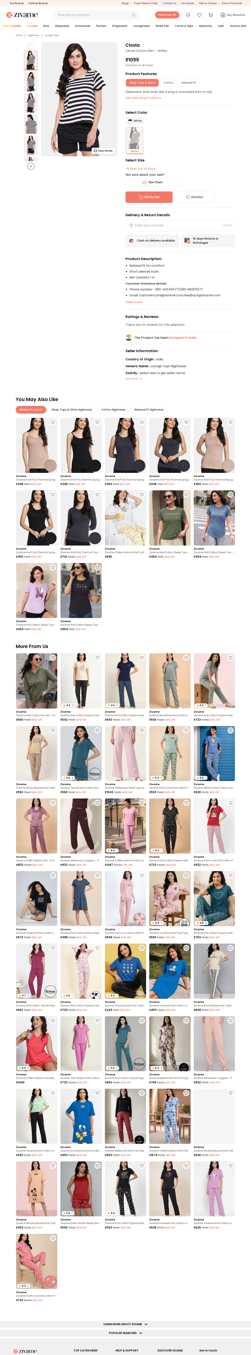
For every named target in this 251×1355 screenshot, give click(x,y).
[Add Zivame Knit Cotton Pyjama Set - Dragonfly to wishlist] (230, 875)
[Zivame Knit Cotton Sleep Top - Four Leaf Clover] (169, 518)
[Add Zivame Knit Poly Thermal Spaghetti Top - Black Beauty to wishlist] (97, 422)
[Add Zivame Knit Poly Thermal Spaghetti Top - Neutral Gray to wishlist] (142, 422)
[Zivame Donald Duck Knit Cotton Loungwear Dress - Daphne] (81, 1116)
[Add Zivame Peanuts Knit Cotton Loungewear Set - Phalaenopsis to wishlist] (230, 1166)
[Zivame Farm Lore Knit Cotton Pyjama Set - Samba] (214, 826)
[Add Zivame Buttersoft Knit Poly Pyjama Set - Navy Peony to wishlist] (186, 1311)
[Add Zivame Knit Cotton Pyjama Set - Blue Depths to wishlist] (142, 658)
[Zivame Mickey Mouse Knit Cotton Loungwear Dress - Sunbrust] (36, 1189)
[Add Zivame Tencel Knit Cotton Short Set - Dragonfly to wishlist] (97, 730)
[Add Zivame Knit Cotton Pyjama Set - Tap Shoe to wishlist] (186, 803)
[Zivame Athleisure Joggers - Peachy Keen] (214, 1043)
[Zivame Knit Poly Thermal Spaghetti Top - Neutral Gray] (125, 445)
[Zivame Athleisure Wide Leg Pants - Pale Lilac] (125, 753)
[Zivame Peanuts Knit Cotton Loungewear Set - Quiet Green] (36, 1116)
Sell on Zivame (208, 3)
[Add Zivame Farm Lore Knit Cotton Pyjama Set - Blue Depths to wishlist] (142, 1238)
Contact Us (169, 3)
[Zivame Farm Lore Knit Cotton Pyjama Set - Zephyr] (125, 898)
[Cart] (211, 15)
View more (134, 302)
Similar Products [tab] (31, 410)
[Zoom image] (79, 99)
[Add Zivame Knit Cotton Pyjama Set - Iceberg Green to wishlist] (230, 658)
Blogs (125, 3)
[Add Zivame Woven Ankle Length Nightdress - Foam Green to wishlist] (142, 1311)
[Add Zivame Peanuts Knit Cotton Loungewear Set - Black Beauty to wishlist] (186, 1166)
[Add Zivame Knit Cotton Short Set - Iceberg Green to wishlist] (97, 1311)
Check (227, 225)
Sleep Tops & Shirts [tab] (142, 83)
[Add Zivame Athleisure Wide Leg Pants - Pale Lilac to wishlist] (142, 730)
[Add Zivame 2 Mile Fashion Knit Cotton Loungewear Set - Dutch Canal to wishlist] (186, 1093)
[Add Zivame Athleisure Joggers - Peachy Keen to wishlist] (230, 1020)
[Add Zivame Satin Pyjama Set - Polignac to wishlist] (53, 803)
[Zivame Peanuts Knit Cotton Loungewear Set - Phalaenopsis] (214, 1189)
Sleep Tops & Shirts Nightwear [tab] (72, 410)
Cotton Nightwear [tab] (113, 410)
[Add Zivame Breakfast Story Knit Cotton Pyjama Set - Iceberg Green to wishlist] (186, 658)
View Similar (105, 150)
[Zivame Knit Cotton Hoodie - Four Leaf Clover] (36, 681)
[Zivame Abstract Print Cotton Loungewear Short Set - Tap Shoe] (36, 898)
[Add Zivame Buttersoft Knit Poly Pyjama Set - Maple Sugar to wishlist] (186, 1020)
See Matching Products (143, 98)
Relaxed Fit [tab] (189, 83)
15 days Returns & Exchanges (205, 241)
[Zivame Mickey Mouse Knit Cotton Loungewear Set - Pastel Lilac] (214, 1116)
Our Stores (187, 3)
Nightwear (33, 35)
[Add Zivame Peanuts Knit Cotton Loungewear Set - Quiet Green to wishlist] (53, 1093)
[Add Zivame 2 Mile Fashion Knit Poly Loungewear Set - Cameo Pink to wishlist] (142, 803)
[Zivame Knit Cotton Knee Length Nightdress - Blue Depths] (81, 898)
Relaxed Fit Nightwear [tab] (149, 410)
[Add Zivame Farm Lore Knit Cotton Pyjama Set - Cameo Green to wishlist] (186, 730)
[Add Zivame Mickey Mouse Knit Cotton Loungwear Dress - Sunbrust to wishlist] (53, 1166)
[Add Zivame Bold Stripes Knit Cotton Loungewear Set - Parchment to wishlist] (230, 948)
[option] (31, 60)
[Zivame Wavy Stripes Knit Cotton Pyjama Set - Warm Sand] (36, 753)
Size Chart (155, 182)
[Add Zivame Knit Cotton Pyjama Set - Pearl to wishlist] (97, 948)
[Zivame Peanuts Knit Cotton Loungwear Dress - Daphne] (169, 971)
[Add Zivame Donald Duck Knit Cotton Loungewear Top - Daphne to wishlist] (142, 948)
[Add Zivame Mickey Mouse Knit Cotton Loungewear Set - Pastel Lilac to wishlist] (230, 1093)
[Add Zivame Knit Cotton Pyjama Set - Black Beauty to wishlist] (97, 658)
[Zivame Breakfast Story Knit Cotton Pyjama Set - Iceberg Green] (169, 681)
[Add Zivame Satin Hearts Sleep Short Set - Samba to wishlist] (97, 1166)
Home (19, 35)
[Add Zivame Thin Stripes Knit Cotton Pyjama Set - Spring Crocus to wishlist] (97, 1020)
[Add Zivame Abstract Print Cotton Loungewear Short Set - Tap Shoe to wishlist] (53, 875)
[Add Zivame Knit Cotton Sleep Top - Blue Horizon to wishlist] (230, 495)
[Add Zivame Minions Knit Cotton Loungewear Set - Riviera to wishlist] (230, 730)
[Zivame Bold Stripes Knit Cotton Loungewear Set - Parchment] (214, 971)
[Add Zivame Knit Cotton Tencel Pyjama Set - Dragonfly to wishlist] (142, 1020)
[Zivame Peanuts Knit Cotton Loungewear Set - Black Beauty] (169, 1189)
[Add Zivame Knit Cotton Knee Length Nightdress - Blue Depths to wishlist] (97, 875)
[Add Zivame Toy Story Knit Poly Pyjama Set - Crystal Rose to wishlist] (186, 875)
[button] (134, 15)
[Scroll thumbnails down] (31, 166)
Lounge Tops (52, 35)
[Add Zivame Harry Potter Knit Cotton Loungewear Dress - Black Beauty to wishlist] (230, 1311)
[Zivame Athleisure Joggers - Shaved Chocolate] (81, 826)
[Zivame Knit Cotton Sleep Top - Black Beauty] (81, 590)
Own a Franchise (232, 3)
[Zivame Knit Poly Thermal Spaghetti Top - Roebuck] (36, 445)
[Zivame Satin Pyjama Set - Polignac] (36, 826)
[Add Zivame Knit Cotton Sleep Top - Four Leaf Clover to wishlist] (186, 495)
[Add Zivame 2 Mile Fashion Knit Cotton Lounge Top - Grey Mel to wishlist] (142, 495)
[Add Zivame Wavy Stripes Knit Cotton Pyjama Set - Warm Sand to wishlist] (53, 730)
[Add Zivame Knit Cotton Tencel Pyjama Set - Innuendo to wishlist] (53, 948)
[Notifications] (188, 15)
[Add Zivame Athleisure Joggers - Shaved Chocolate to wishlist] (97, 803)
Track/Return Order (146, 3)
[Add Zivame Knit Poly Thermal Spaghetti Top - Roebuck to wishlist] (53, 422)
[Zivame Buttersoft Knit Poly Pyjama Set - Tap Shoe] (125, 1116)
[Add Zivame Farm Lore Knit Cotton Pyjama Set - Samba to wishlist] (230, 803)
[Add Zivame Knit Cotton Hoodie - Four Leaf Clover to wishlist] (53, 658)
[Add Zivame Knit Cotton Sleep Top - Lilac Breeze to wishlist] (53, 567)
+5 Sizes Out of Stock (141, 169)
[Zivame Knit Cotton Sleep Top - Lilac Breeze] (36, 590)
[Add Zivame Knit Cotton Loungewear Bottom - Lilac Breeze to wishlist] (97, 1238)
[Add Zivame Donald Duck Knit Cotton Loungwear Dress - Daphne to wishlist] (97, 1093)
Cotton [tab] (168, 83)
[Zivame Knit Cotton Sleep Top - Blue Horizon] (214, 518)
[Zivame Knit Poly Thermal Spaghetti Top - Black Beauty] (81, 445)
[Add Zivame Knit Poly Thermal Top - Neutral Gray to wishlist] (97, 495)
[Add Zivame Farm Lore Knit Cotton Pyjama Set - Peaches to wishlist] (186, 1238)
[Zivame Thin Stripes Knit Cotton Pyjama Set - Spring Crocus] (81, 1043)
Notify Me (152, 197)
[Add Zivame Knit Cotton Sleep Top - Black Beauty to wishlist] (97, 567)
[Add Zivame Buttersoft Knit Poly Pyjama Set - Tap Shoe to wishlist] (142, 1093)
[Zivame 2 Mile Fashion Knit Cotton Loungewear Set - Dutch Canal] (169, 1116)
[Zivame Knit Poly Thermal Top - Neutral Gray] (81, 518)
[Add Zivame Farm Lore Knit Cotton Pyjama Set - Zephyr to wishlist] (142, 875)
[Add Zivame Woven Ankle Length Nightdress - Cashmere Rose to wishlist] (230, 1238)
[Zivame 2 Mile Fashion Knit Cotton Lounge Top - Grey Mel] (125, 518)
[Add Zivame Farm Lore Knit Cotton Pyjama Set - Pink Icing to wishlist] (53, 1238)
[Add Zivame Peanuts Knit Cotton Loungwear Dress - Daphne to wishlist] (186, 948)
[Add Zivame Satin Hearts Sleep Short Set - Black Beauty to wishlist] (53, 1311)
